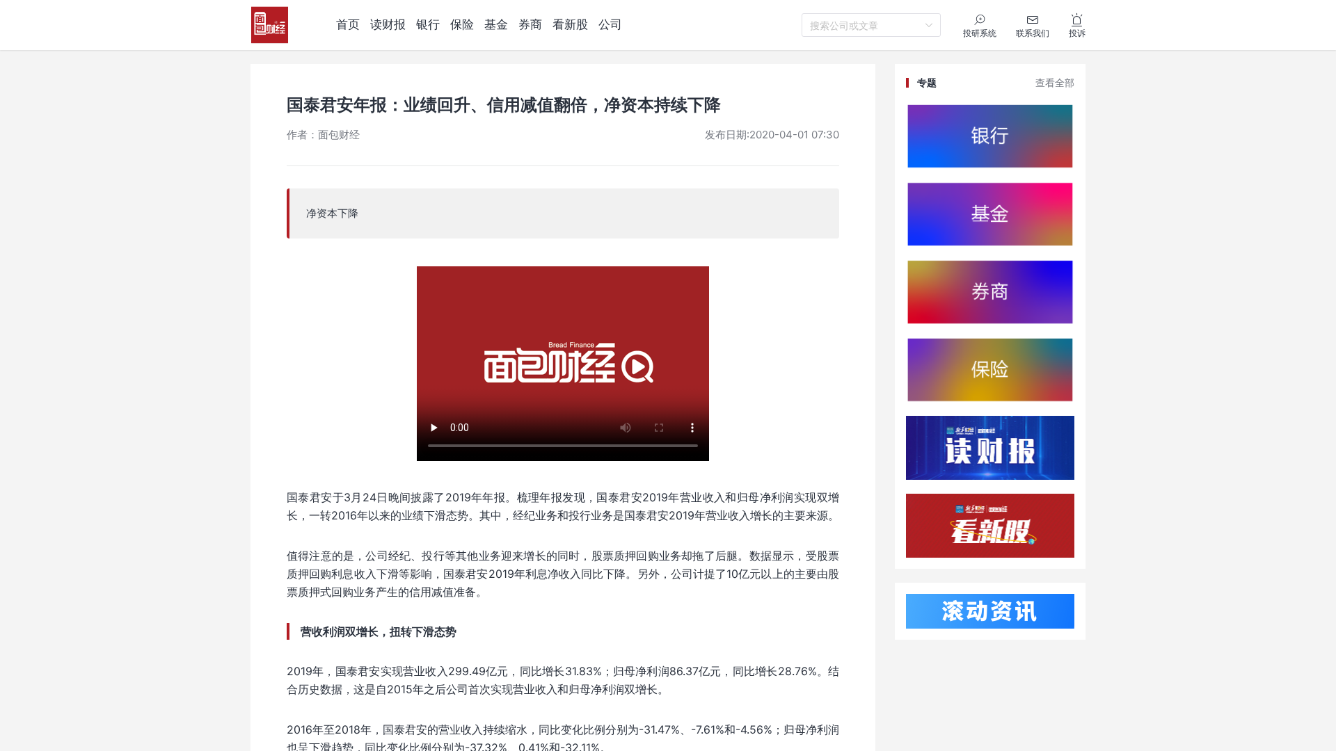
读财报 (388, 24)
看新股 (570, 24)
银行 (428, 24)
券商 (530, 24)
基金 (496, 24)
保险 (462, 24)
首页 (348, 24)
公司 (610, 24)
